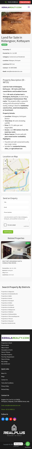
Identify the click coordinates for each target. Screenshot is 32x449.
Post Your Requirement (7, 357)
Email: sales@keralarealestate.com (10, 405)
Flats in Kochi (5, 345)
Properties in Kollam (6, 303)
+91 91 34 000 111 (13, 2)
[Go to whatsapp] (28, 444)
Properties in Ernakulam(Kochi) (9, 294)
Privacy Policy (5, 386)
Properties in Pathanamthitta (9, 314)
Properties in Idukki (6, 296)
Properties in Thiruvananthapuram (10, 316)
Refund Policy (5, 389)
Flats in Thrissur (5, 352)
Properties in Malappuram (8, 309)
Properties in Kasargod (7, 300)
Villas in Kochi (5, 347)
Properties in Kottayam (7, 305)
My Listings (4, 361)
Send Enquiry (8, 232)
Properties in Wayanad (7, 321)
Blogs (3, 376)
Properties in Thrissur (7, 318)
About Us (3, 373)
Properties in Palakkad (7, 312)
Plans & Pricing (25, 2)
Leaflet (18, 190)
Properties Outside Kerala (8, 323)
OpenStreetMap (22, 190)
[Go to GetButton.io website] (28, 447)
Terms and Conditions (7, 383)
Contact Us (4, 380)
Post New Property (6, 354)
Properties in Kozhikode (7, 307)
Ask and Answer (5, 364)
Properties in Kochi (6, 343)
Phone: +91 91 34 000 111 (8, 409)
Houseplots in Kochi (6, 350)
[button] (16, 173)
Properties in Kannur (6, 298)
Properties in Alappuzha (7, 291)
